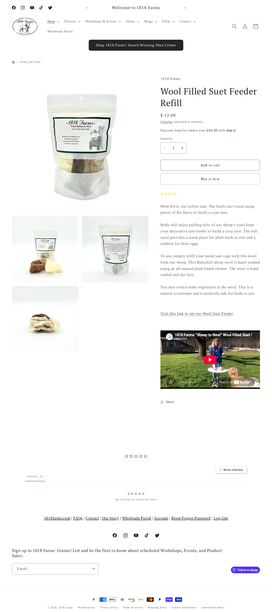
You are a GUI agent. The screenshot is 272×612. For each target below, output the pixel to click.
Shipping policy (157, 607)
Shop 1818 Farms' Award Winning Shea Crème (136, 45)
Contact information (184, 607)
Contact (92, 518)
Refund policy (86, 607)
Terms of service (133, 607)
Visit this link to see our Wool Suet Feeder (196, 313)
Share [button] (170, 402)
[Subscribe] (93, 568)
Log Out (221, 518)
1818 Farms (65, 607)
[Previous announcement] (87, 7)
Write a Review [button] (233, 470)
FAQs (78, 518)
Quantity (166, 138)
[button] (53, 21)
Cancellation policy (212, 607)
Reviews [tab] (32, 476)
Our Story (110, 518)
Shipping (166, 121)
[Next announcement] (185, 7)
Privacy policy (109, 607)
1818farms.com (57, 518)
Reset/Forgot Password (191, 518)
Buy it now (210, 179)
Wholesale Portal (136, 518)
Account (161, 518)
